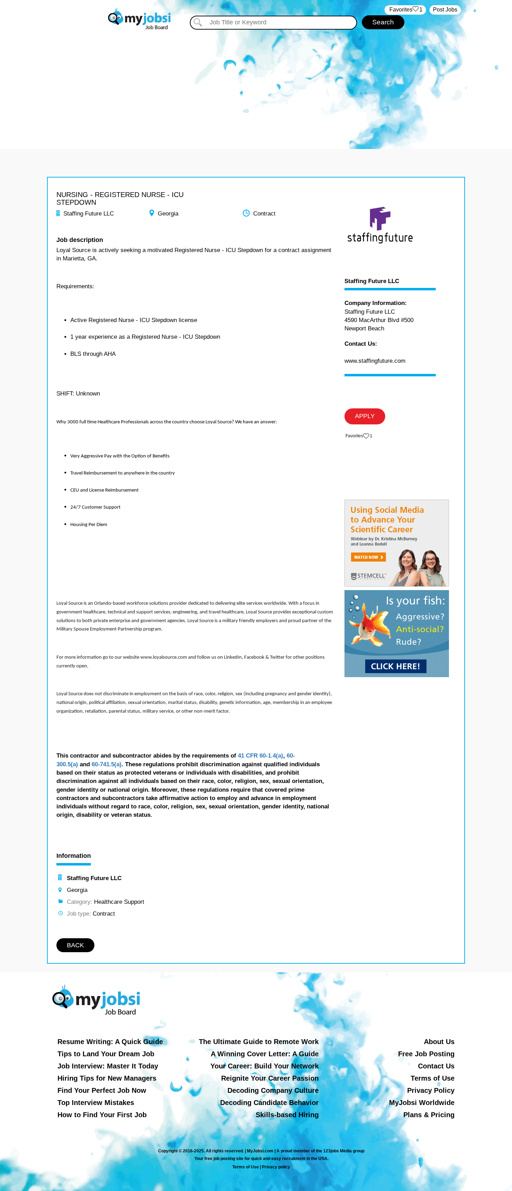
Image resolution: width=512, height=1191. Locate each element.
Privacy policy (276, 1167)
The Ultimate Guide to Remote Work (259, 1041)
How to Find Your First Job (102, 1115)
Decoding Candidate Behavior (269, 1102)
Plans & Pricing (429, 1115)
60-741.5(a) (107, 764)
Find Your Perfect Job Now (101, 1090)
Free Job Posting (426, 1054)
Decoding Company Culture (273, 1090)
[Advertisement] (256, 83)
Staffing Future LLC (371, 281)
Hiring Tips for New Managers (106, 1078)
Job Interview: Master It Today (107, 1066)
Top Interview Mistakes (95, 1102)
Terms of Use (433, 1078)
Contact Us (436, 1066)
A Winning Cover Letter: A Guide (265, 1054)
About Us (439, 1041)
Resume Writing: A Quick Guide (110, 1041)
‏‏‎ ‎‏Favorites (405, 10)
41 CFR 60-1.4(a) (260, 755)
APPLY (365, 416)
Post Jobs (445, 10)
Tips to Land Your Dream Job (105, 1054)
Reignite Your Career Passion (270, 1078)
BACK (75, 945)
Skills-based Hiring (287, 1115)
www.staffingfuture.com (374, 361)
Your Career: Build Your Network (264, 1066)
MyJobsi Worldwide (422, 1102)
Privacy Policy (431, 1090)
